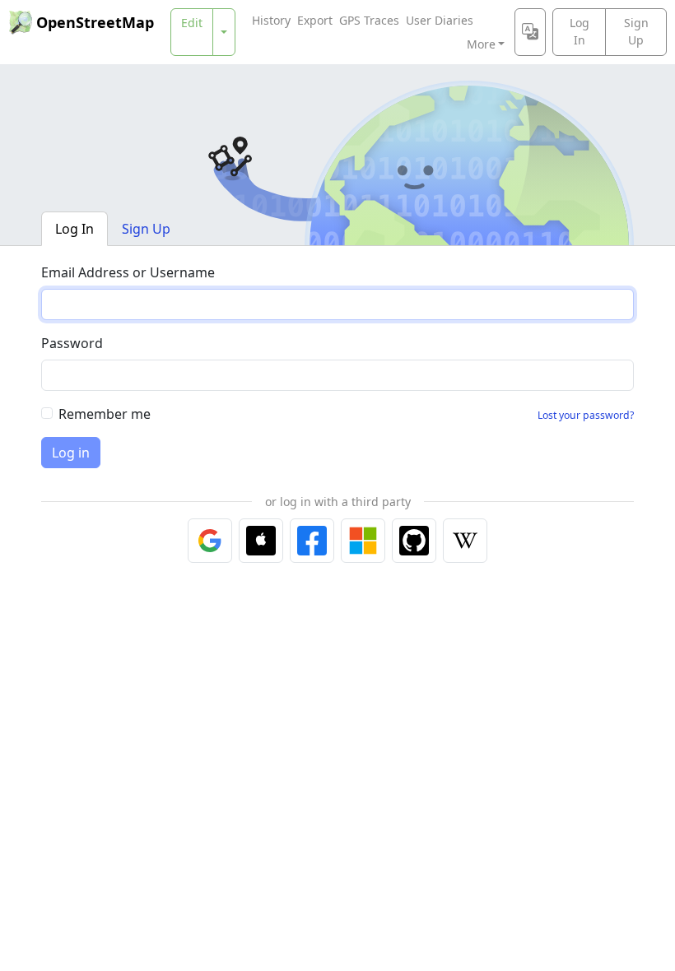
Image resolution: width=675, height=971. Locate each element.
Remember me (104, 414)
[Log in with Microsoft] (363, 540)
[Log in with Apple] (261, 540)
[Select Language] (530, 32)
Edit (191, 22)
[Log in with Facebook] (312, 540)
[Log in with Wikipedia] (465, 540)
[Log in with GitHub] (414, 540)
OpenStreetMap (95, 22)
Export (315, 20)
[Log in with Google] (210, 540)
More (481, 44)
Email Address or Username (128, 272)
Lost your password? (586, 415)
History (271, 20)
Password (72, 343)
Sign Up (636, 31)
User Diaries (439, 20)
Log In (579, 31)
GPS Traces (369, 20)
